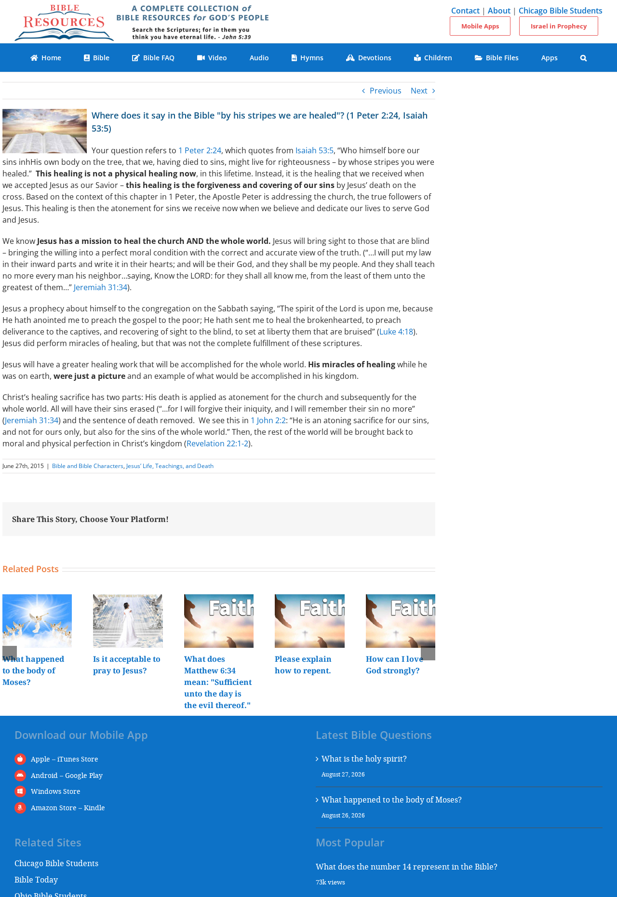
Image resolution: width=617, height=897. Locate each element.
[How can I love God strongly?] (400, 599)
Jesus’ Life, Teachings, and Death (170, 466)
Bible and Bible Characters (87, 466)
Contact (465, 10)
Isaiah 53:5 (314, 150)
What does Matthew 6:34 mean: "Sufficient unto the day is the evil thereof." (218, 682)
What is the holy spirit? (364, 758)
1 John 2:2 (268, 420)
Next (419, 90)
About (499, 10)
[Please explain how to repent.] (309, 599)
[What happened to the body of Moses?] (37, 599)
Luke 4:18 (396, 331)
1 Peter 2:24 (199, 150)
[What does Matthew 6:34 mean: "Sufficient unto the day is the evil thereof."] (219, 599)
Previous (386, 90)
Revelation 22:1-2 (217, 443)
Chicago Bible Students (561, 10)
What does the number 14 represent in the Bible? (406, 866)
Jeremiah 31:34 (100, 287)
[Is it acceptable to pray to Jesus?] (127, 599)
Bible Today (36, 879)
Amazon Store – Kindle (68, 807)
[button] (583, 57)
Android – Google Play (67, 775)
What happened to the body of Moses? (33, 670)
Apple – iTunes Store (64, 758)
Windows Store (55, 791)
